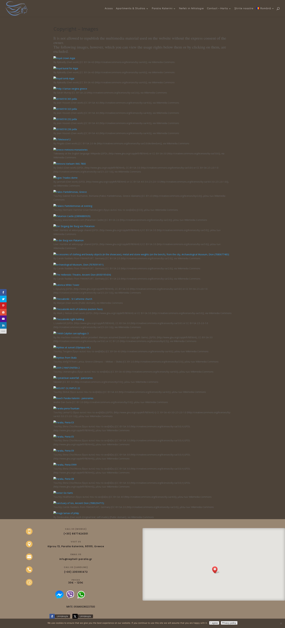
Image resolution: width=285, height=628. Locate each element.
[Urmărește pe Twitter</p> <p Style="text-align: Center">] (75, 616)
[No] (281, 623)
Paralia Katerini (162, 8)
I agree (214, 623)
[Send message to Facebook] (59, 597)
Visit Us (76, 541)
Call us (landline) (76, 567)
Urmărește (62, 616)
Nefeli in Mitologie (191, 8)
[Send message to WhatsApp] (82, 597)
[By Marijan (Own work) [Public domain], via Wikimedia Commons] (72, 298)
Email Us (75, 554)
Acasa (109, 8)
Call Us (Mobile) (76, 529)
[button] (216, 569)
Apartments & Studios (130, 8)
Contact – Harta (217, 8)
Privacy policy (229, 623)
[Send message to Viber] (70, 597)
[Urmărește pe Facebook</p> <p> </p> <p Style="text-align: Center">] (52, 616)
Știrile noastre (243, 8)
